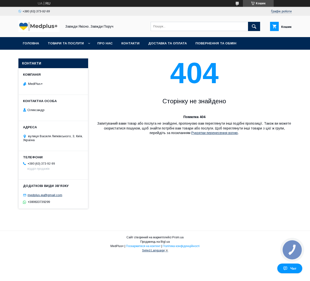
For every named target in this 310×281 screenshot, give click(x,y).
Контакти (130, 43)
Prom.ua (178, 237)
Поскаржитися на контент (143, 246)
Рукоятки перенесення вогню (214, 133)
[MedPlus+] (39, 31)
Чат (293, 268)
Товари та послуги (66, 43)
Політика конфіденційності (181, 246)
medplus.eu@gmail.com (45, 195)
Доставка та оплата (167, 43)
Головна (31, 43)
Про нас (105, 43)
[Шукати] (254, 26)
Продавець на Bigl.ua (155, 241)
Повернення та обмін (215, 43)
